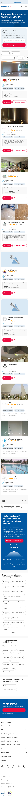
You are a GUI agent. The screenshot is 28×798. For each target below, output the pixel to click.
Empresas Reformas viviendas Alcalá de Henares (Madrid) (13, 582)
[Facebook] (8, 767)
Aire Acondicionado (17, 657)
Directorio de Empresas (9, 506)
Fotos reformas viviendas (9, 689)
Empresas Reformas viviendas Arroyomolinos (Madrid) (10, 618)
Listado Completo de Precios (9, 734)
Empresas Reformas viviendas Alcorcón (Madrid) (13, 592)
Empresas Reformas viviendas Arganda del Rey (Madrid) (13, 613)
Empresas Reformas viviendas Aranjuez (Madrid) (12, 608)
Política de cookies (6, 783)
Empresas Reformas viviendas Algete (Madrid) (12, 597)
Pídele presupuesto (19, 102)
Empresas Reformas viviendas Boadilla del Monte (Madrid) (13, 623)
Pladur (13, 664)
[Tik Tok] (23, 767)
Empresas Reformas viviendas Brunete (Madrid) (12, 628)
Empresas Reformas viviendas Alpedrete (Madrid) (13, 602)
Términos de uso (5, 776)
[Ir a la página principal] (6, 7)
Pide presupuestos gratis (14, 540)
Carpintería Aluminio (8, 671)
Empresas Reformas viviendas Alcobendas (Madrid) (13, 587)
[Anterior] (5, 73)
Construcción (16, 653)
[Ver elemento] (9, 73)
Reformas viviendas (5, 507)
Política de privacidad (7, 780)
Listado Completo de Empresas (10, 741)
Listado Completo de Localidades (10, 744)
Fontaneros (6, 664)
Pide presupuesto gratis (14, 45)
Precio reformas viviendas (9, 685)
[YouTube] (18, 767)
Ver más (13, 632)
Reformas (18, 506)
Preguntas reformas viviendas (10, 693)
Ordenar (16, 53)
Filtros (6, 53)
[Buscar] (22, 7)
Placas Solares (6, 653)
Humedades (6, 657)
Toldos (13, 668)
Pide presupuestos (14, 710)
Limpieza (5, 650)
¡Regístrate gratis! (17, 2)
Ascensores (21, 664)
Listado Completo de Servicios (10, 737)
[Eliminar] (14, 58)
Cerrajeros (5, 661)
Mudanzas (21, 650)
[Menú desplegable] (26, 7)
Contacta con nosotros (7, 763)
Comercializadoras (16, 645)
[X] (13, 767)
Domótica (5, 668)
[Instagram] (2, 767)
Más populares (5, 645)
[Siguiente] (24, 73)
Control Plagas (15, 661)
